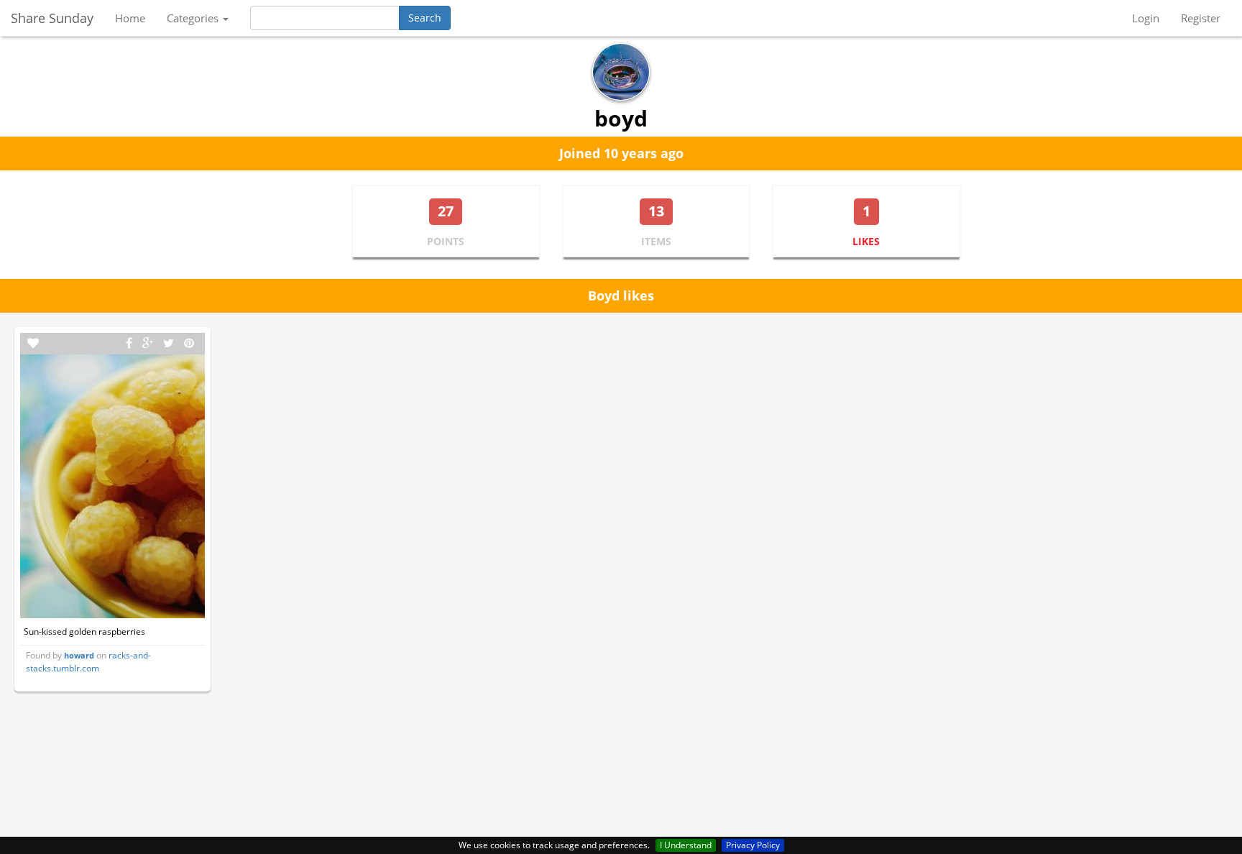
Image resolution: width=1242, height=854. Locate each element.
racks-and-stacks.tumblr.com (88, 661)
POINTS (445, 241)
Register (1200, 18)
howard (79, 655)
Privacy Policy (753, 845)
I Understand (686, 845)
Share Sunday (52, 18)
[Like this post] (33, 343)
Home (130, 18)
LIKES (866, 241)
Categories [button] (194, 18)
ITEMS (656, 241)
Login (1145, 18)
